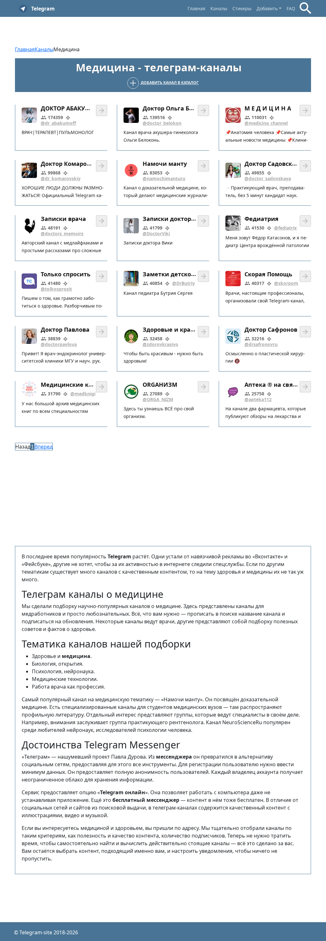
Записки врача (63, 219)
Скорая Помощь (268, 274)
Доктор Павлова (65, 329)
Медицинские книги (72, 384)
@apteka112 (258, 399)
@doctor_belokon (162, 123)
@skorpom (286, 283)
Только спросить (65, 274)
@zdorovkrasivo (160, 344)
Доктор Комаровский (73, 163)
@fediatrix (285, 228)
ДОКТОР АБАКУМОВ (70, 108)
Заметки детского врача (180, 274)
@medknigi (83, 394)
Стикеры (242, 8)
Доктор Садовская (271, 163)
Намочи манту (165, 163)
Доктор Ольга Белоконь (178, 108)
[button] (101, 110)
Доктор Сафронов (270, 329)
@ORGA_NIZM (158, 399)
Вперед (43, 446)
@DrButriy (183, 283)
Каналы (218, 8)
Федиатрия (261, 219)
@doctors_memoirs (62, 233)
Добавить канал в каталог (170, 82)
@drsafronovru (261, 344)
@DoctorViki (156, 233)
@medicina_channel (266, 123)
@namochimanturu (164, 178)
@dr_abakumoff (58, 123)
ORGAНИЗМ (160, 385)
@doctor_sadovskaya (267, 178)
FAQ (291, 8)
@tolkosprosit (56, 289)
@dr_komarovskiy (61, 178)
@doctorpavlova (59, 344)
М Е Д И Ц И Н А (267, 108)
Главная (196, 8)
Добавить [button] (267, 8)
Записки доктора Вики (177, 219)
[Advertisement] (163, 498)
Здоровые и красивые (176, 329)
